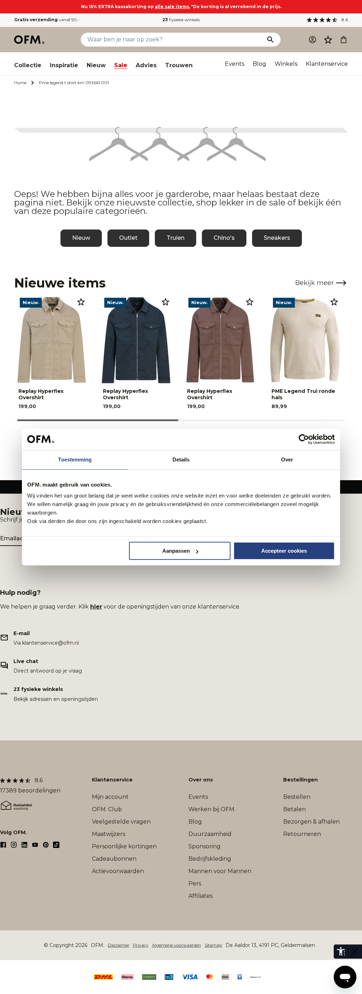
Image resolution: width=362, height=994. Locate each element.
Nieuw (96, 65)
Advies (146, 65)
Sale (120, 65)
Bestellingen (300, 780)
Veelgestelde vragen (121, 821)
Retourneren (302, 834)
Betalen (294, 809)
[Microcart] (343, 39)
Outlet (128, 237)
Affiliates (200, 896)
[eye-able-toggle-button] (355, 951)
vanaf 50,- (47, 19)
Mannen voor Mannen (219, 871)
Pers (194, 883)
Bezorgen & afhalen (311, 821)
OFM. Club (107, 809)
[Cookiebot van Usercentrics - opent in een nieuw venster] (304, 439)
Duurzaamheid (210, 834)
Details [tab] (181, 460)
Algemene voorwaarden (176, 945)
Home (20, 82)
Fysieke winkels (181, 19)
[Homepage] (29, 39)
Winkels (286, 63)
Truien (176, 237)
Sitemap (213, 945)
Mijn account (110, 797)
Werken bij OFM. (211, 809)
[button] (328, 39)
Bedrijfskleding (209, 858)
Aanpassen (176, 551)
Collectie (27, 65)
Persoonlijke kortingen (124, 846)
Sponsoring (204, 846)
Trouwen (179, 65)
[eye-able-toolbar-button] (341, 951)
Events (234, 63)
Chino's (224, 237)
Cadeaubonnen (114, 858)
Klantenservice (327, 63)
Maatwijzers (108, 834)
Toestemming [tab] (75, 460)
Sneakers (277, 237)
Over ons (200, 780)
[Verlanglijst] (328, 39)
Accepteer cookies (284, 551)
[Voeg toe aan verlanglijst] (81, 302)
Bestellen (296, 797)
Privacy (140, 945)
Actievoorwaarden (118, 871)
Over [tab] (287, 460)
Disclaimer (118, 945)
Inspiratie (64, 65)
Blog (259, 63)
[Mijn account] (312, 39)
